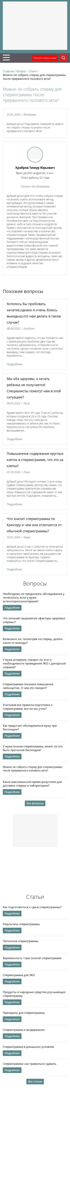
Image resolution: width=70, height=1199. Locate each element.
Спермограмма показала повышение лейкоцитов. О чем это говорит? (28, 686)
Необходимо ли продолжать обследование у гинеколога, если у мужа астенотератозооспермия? (33, 597)
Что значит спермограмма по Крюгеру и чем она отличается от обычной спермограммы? (34, 524)
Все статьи (35, 1081)
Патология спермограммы (20, 941)
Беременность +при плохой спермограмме (32, 958)
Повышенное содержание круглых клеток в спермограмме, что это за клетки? (35, 459)
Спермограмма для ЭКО (19, 975)
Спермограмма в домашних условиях (28, 1047)
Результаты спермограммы (21, 924)
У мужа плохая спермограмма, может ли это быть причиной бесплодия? (33, 748)
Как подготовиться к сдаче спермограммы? (32, 907)
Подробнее (14, 364)
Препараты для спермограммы (24, 1013)
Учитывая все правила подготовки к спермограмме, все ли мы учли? (28, 706)
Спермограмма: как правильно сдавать (29, 1064)
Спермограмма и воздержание (24, 1030)
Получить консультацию (45, 58)
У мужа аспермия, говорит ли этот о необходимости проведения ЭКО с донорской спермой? (34, 663)
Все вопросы (35, 803)
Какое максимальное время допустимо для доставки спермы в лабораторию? (32, 783)
